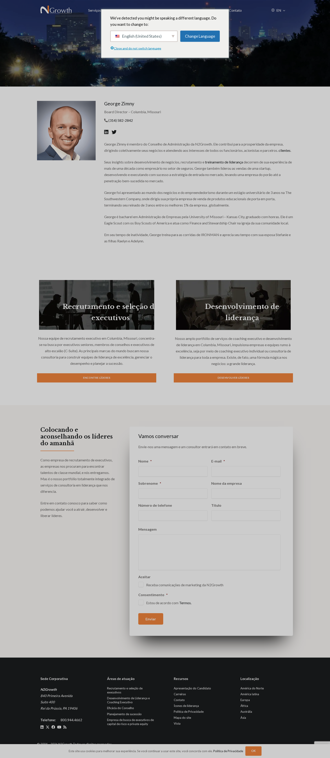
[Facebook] (53, 727)
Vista (177, 723)
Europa (245, 700)
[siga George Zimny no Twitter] (114, 132)
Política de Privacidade (189, 711)
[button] (284, 10)
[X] (47, 727)
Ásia (243, 717)
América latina (249, 694)
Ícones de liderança (186, 706)
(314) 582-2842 (120, 120)
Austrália (246, 711)
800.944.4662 (71, 720)
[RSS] (64, 727)
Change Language (200, 36)
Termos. (185, 603)
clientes (284, 150)
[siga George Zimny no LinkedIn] (106, 132)
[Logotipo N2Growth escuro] (56, 10)
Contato (179, 700)
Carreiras (180, 694)
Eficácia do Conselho (120, 708)
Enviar (150, 619)
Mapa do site (182, 717)
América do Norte (252, 688)
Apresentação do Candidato (192, 688)
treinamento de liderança (224, 162)
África (244, 706)
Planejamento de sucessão (124, 714)
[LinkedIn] (42, 727)
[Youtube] (59, 727)
